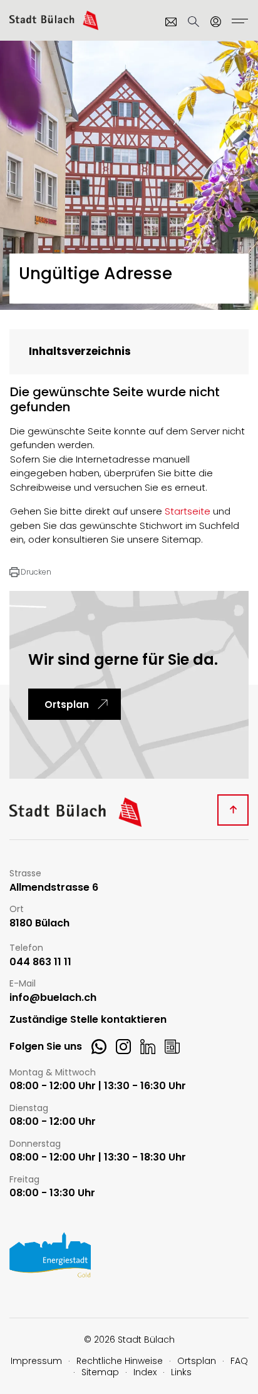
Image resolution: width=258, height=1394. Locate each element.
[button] (30, 572)
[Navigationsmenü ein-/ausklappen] (238, 22)
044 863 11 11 (40, 962)
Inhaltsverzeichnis (80, 351)
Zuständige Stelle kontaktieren (88, 1020)
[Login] (216, 21)
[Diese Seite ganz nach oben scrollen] (233, 810)
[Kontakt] (171, 21)
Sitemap (100, 1372)
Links (181, 1372)
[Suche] (193, 21)
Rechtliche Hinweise (119, 1361)
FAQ (239, 1361)
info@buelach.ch (52, 998)
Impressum (36, 1361)
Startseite (187, 511)
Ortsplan (66, 704)
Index (145, 1372)
